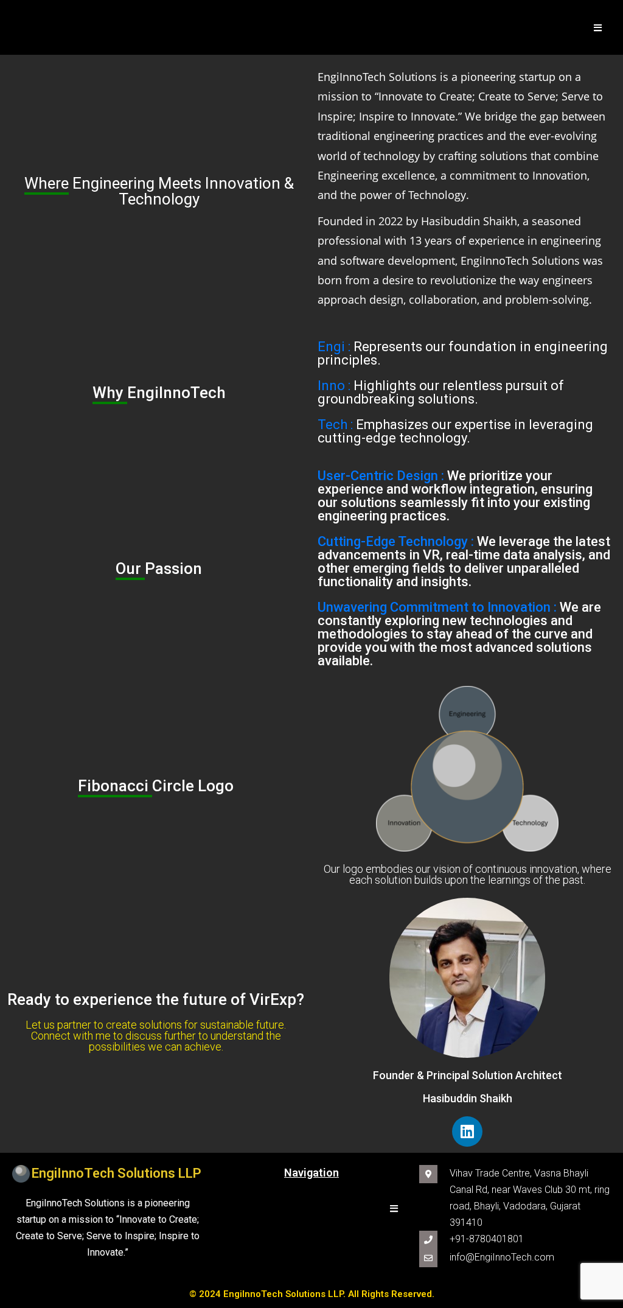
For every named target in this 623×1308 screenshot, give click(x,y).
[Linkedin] (467, 1131)
